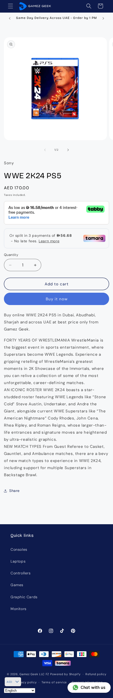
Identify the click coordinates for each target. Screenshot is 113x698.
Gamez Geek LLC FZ (34, 674)
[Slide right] (68, 150)
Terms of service (54, 682)
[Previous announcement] (10, 18)
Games (17, 584)
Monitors (19, 608)
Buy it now (57, 299)
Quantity (11, 255)
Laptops (18, 561)
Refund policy (95, 674)
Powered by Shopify (65, 674)
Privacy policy (26, 682)
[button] (10, 6)
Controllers (21, 573)
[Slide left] (45, 150)
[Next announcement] (103, 18)
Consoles (19, 549)
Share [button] (14, 490)
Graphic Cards (24, 597)
